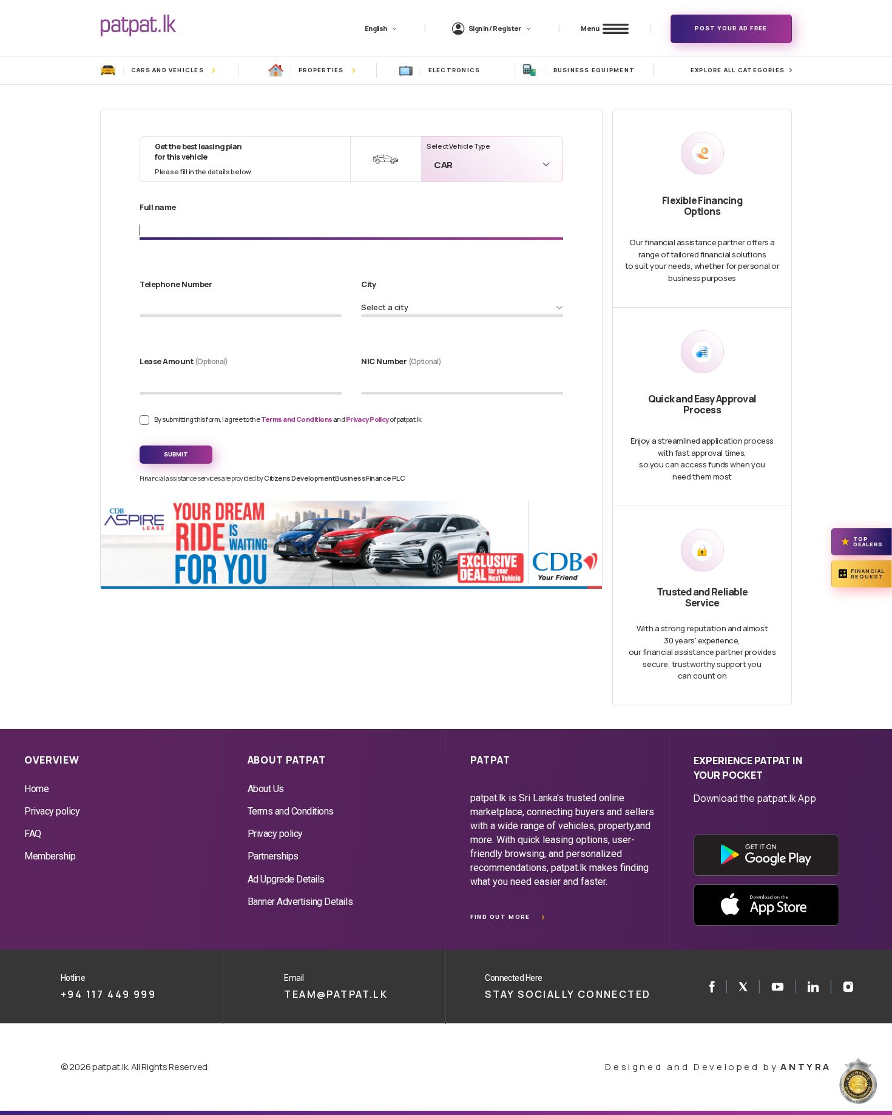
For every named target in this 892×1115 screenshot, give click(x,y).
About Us (266, 789)
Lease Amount (184, 361)
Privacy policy (51, 811)
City (368, 284)
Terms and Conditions (297, 419)
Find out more (500, 917)
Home (36, 789)
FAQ (32, 833)
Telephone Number (176, 284)
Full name (158, 207)
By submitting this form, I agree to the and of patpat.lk (288, 419)
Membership (49, 856)
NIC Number (401, 361)
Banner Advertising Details (300, 901)
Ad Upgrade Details (286, 879)
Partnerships (273, 856)
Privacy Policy (368, 419)
